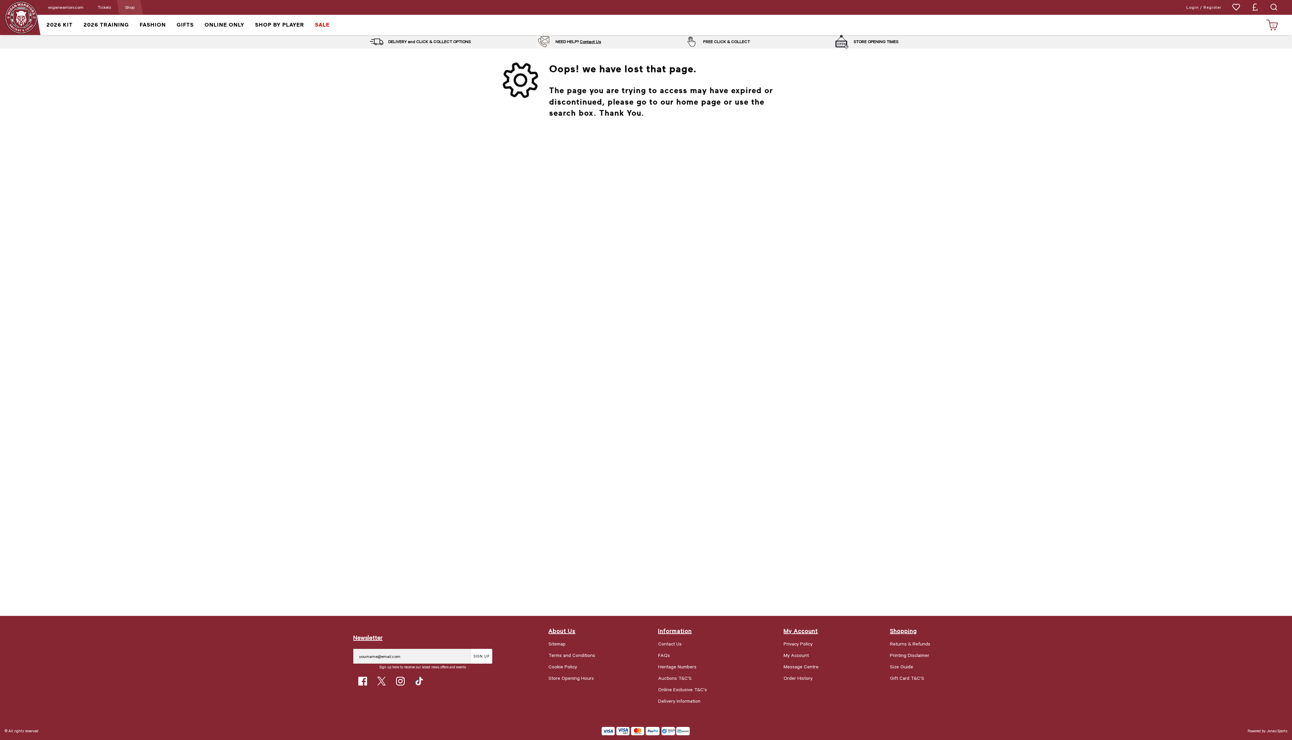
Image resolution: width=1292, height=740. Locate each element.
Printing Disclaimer (909, 655)
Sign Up (482, 656)
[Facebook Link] (362, 681)
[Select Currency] (1255, 7)
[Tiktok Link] (419, 681)
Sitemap (557, 643)
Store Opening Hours (571, 678)
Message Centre (801, 666)
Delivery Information (679, 701)
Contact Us (590, 41)
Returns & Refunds (910, 643)
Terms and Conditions (571, 655)
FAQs (664, 655)
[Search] (1274, 7)
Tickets (104, 7)
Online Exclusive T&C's (682, 689)
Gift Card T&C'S (907, 678)
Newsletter (368, 637)
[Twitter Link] (381, 681)
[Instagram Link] (400, 681)
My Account (796, 655)
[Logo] (21, 17)
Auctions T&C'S (675, 678)
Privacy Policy (798, 643)
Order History (798, 678)
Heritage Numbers (677, 666)
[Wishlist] (1236, 7)
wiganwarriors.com (65, 7)
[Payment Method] (630, 731)
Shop (130, 7)
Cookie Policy (562, 666)
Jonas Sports (1277, 731)
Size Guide (901, 666)
